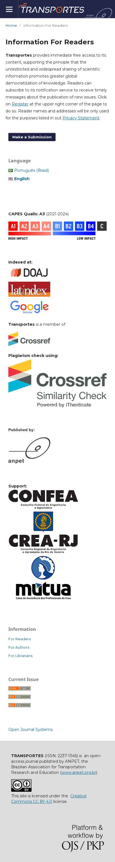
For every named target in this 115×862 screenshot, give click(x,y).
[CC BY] (21, 790)
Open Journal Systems (30, 729)
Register (20, 104)
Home (11, 25)
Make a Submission (32, 137)
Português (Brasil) (31, 170)
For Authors (18, 647)
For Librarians (20, 655)
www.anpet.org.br (78, 772)
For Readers (19, 639)
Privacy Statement (81, 117)
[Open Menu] (9, 9)
